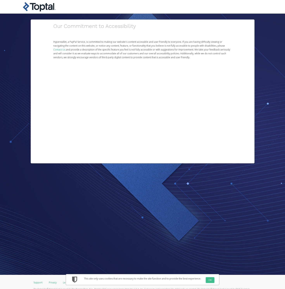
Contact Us (59, 49)
